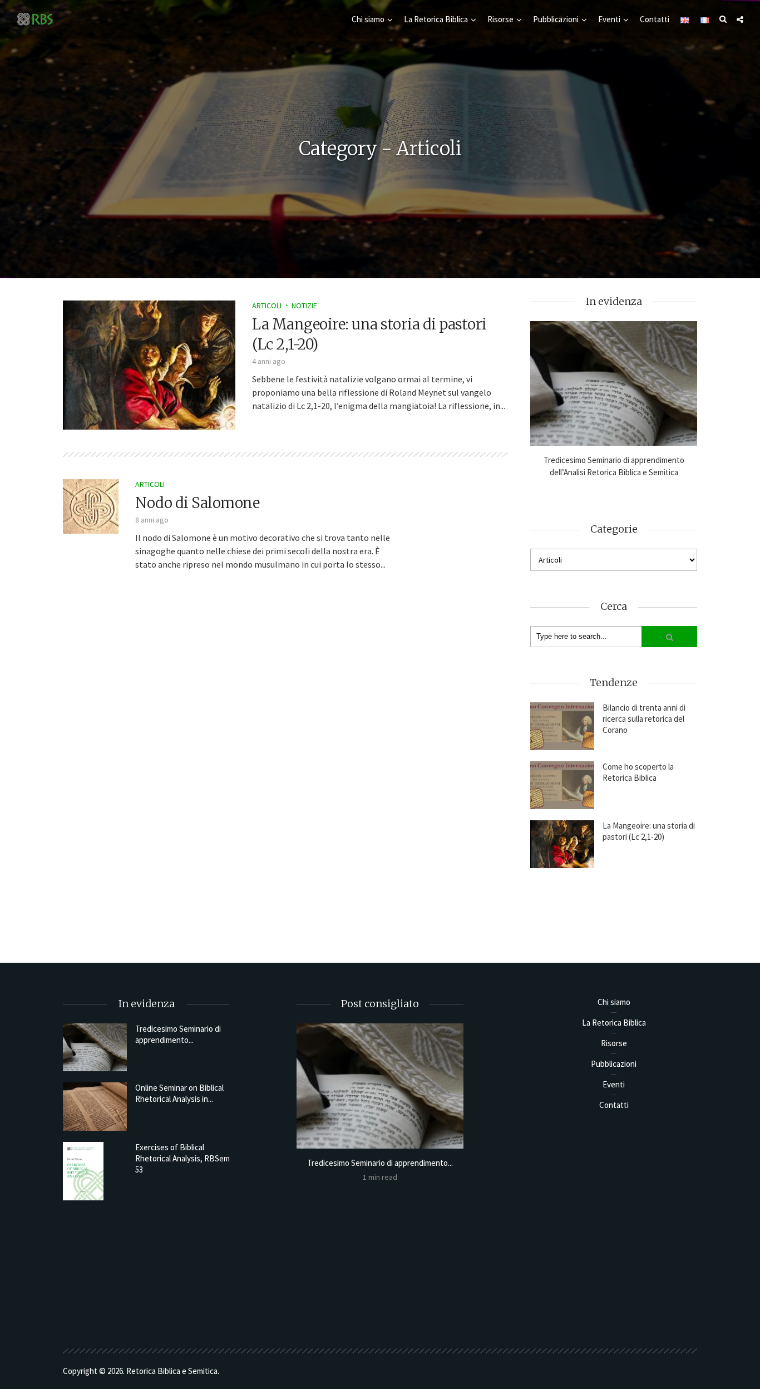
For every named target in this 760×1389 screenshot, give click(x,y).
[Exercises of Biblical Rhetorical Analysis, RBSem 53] (95, 1171)
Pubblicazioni (556, 19)
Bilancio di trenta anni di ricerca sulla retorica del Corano (644, 718)
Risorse (500, 19)
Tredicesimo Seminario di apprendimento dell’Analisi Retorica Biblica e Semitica (614, 466)
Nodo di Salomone (197, 503)
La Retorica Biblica (436, 19)
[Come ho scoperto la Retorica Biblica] (562, 785)
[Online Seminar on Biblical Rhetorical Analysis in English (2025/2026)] (95, 1106)
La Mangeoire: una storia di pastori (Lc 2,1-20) (649, 831)
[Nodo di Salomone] (91, 505)
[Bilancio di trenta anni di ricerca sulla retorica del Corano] (562, 726)
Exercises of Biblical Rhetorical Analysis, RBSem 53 (182, 1158)
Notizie (304, 306)
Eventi (609, 19)
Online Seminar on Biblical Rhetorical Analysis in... (179, 1093)
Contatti (654, 19)
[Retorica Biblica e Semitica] (35, 18)
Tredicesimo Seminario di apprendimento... (178, 1034)
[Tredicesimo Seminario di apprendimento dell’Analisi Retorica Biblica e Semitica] (613, 383)
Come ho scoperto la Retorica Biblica (638, 772)
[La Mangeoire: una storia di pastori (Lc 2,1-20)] (149, 364)
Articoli (267, 306)
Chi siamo (368, 19)
